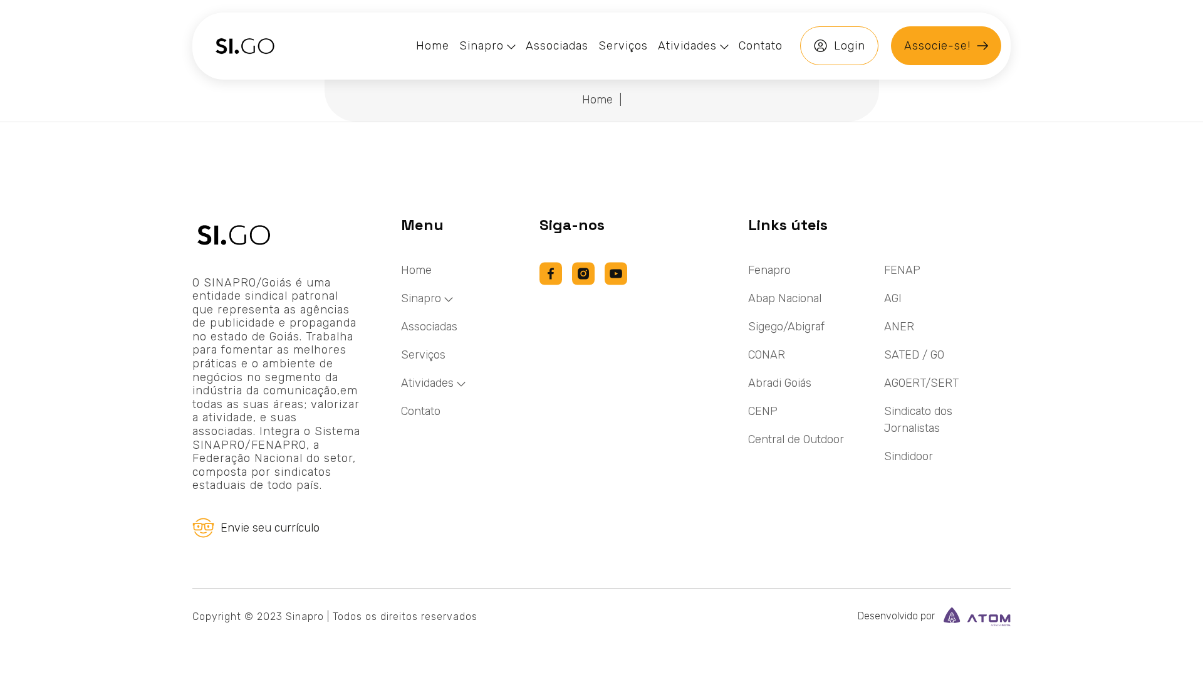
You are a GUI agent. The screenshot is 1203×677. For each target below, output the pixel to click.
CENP (763, 411)
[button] (487, 46)
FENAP (902, 270)
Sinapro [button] (421, 298)
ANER (899, 326)
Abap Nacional (784, 298)
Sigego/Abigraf (786, 326)
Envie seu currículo (270, 528)
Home (597, 100)
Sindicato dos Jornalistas (918, 419)
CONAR (766, 355)
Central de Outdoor (796, 439)
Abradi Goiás (779, 383)
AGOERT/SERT (921, 383)
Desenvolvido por (897, 616)
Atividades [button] (427, 383)
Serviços (423, 355)
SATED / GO (914, 355)
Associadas (429, 326)
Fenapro (769, 270)
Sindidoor (908, 456)
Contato (420, 411)
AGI (893, 298)
